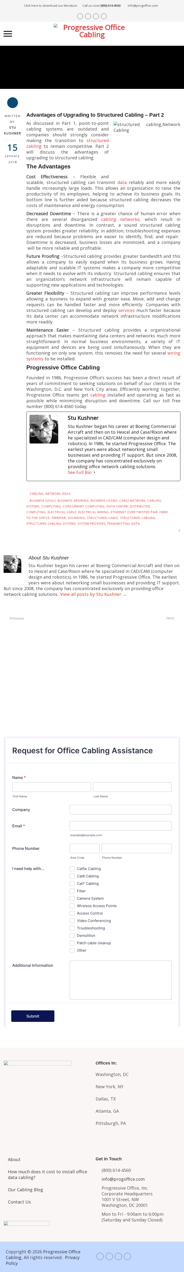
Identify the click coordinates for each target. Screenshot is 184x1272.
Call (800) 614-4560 (92, 657)
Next (170, 618)
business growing (73, 501)
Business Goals (43, 501)
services (126, 310)
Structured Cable (102, 518)
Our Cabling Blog (25, 1189)
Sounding (76, 518)
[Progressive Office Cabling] (92, 34)
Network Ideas (58, 494)
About (14, 1159)
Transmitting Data (123, 524)
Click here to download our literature (72, 5)
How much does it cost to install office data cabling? (47, 1174)
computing (51, 506)
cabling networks (120, 219)
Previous (17, 618)
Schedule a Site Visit (92, 698)
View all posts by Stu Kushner (93, 594)
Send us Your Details (92, 678)
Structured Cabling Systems (51, 524)
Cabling (37, 494)
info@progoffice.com (143, 5)
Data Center (117, 506)
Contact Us (19, 1202)
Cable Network (132, 501)
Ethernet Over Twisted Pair (134, 512)
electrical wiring (93, 512)
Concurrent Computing (84, 506)
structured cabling (137, 518)
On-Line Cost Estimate (92, 718)
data (122, 182)
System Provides (91, 524)
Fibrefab (59, 518)
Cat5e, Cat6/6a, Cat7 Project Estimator (46, 1098)
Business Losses (104, 501)
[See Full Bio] (94, 472)
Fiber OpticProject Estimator (46, 1120)
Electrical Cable (62, 512)
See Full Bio (80, 472)
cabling (97, 395)
